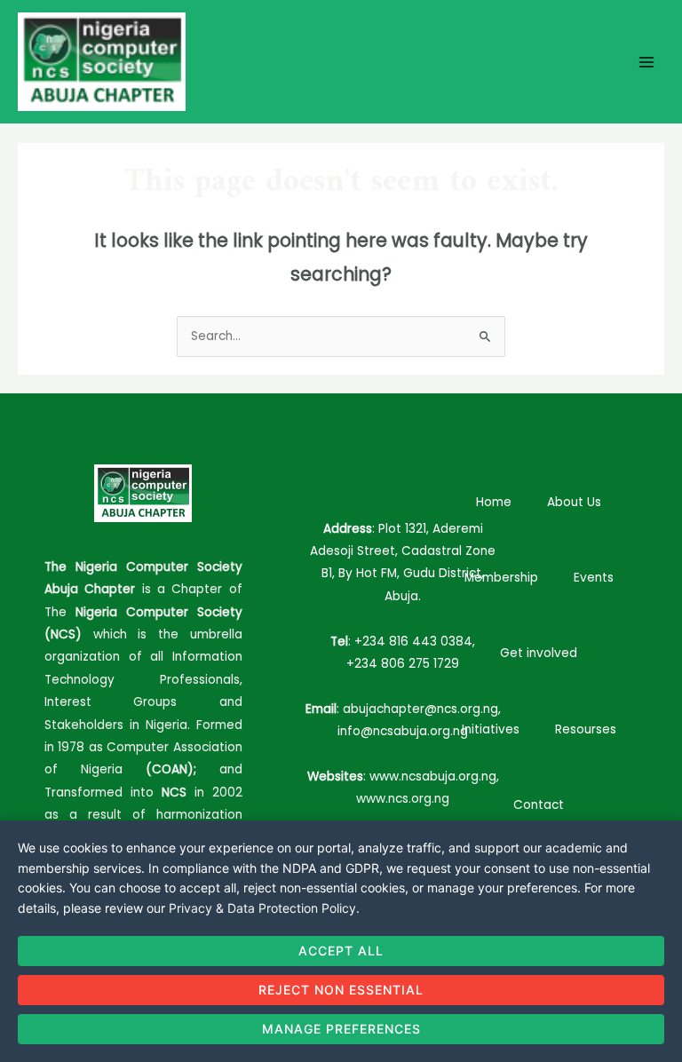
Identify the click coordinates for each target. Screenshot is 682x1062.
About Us (574, 502)
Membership (501, 577)
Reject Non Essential (341, 989)
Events (594, 577)
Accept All (341, 950)
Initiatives (490, 729)
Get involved (538, 653)
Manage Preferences (341, 1028)
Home (494, 502)
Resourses (585, 729)
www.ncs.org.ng (402, 798)
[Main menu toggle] (647, 62)
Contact (538, 804)
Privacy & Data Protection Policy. (264, 907)
